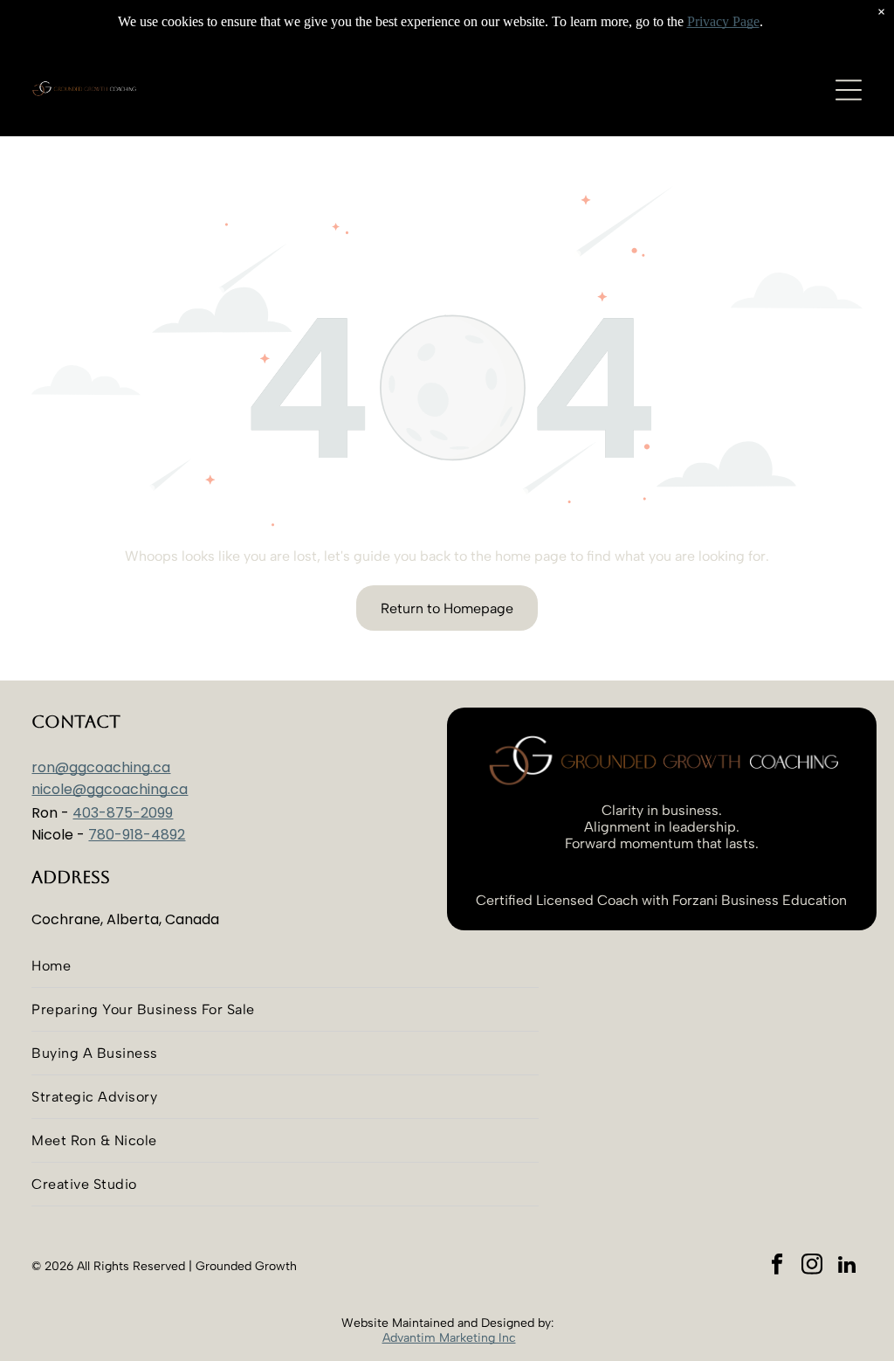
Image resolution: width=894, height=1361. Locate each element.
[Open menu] (849, 90)
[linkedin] (847, 1266)
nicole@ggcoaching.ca (109, 789)
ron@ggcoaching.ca (100, 767)
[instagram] (812, 1266)
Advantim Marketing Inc (449, 1337)
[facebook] (777, 1266)
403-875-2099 (122, 813)
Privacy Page (723, 21)
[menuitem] (284, 966)
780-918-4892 (136, 835)
